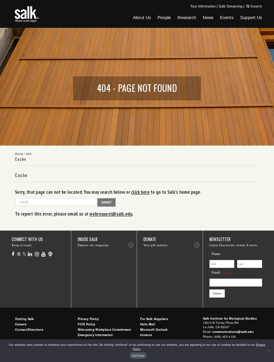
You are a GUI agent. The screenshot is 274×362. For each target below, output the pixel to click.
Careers (21, 324)
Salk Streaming (231, 6)
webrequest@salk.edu (110, 213)
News (208, 17)
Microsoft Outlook (154, 329)
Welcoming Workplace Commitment (104, 329)
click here (140, 192)
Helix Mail (147, 324)
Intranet (146, 335)
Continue (138, 355)
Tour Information (203, 6)
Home (19, 154)
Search (256, 6)
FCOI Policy (86, 324)
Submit (106, 202)
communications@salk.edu (232, 331)
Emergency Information (95, 335)
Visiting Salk (24, 319)
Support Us (251, 17)
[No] (269, 351)
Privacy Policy (88, 319)
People (164, 17)
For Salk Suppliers (154, 319)
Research (186, 17)
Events (227, 17)
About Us (142, 17)
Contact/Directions (29, 329)
